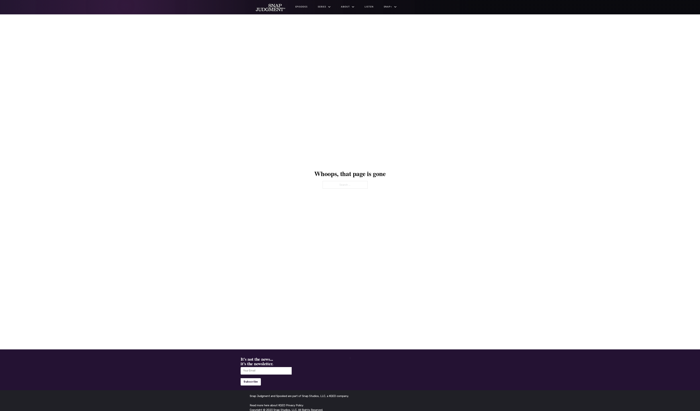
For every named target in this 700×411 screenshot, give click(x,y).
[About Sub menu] (353, 6)
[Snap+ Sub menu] (395, 6)
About (345, 6)
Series (322, 6)
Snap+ (388, 6)
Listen (369, 6)
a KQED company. (338, 396)
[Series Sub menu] (329, 6)
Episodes (301, 6)
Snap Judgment (260, 396)
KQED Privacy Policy (290, 405)
